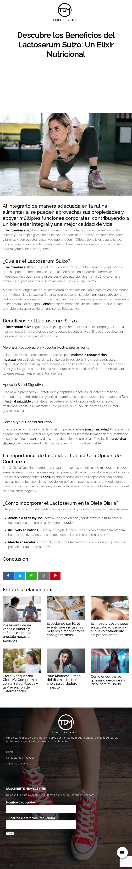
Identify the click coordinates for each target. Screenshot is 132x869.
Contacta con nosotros (20, 757)
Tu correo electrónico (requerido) (30, 818)
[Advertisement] (66, 87)
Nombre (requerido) (20, 802)
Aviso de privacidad (18, 763)
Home (10, 751)
